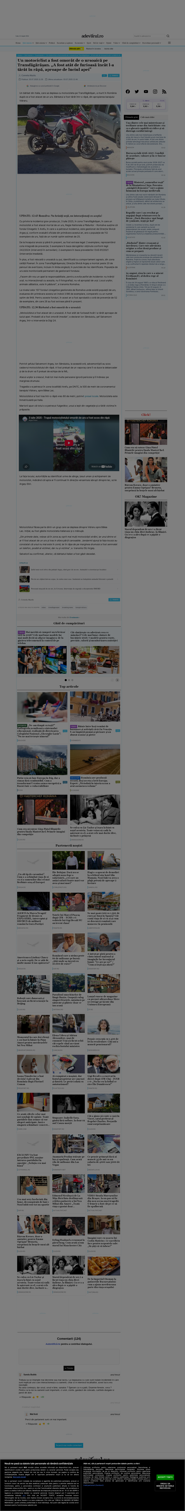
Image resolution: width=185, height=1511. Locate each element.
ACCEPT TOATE (165, 1477)
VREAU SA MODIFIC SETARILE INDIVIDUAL (165, 1486)
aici (24, 1495)
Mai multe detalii (19, 1477)
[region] (92, 1485)
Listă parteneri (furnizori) (93, 1485)
